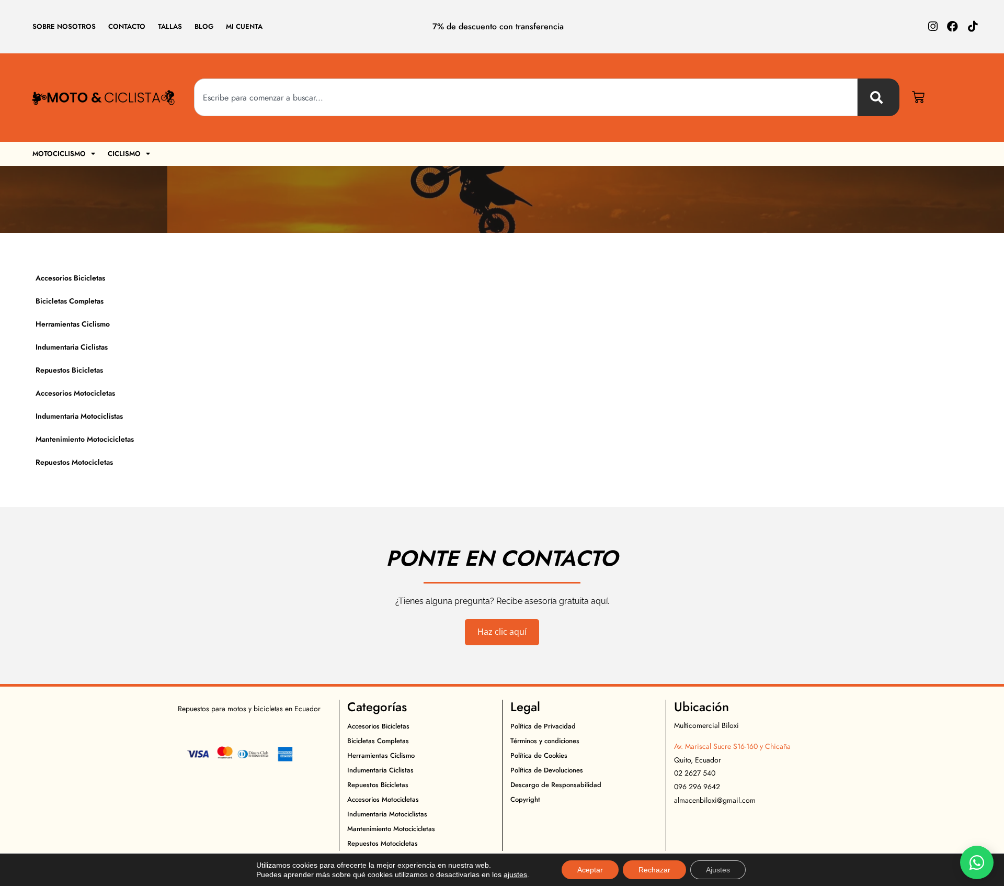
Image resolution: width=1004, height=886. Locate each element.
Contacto (126, 26)
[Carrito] (918, 97)
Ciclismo (124, 154)
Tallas (170, 26)
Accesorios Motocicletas (75, 393)
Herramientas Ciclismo (73, 324)
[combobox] (526, 97)
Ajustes (718, 870)
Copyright (525, 799)
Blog (204, 26)
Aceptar (590, 870)
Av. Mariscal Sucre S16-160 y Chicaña (732, 746)
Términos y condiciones (544, 741)
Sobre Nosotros (64, 26)
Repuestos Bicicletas (69, 370)
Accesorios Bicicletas (70, 278)
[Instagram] (932, 26)
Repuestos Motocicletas (74, 462)
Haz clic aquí (502, 631)
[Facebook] (952, 26)
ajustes (515, 874)
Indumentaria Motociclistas (79, 416)
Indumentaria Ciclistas (72, 347)
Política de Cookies (538, 755)
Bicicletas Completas (70, 301)
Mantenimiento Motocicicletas (85, 439)
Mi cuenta (244, 26)
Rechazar (654, 870)
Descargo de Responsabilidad (555, 785)
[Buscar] (878, 97)
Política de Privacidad (543, 726)
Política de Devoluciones (546, 770)
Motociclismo (59, 154)
